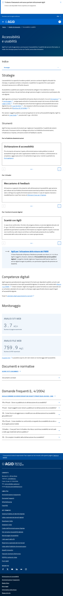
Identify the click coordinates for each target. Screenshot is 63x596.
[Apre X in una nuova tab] (8, 569)
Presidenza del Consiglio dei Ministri (11, 16)
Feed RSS (5, 505)
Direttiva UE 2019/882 (20, 108)
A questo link (6, 358)
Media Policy (5, 583)
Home (4, 27)
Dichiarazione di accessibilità (10, 577)
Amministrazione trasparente (11, 495)
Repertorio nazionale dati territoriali (13, 543)
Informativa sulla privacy (9, 590)
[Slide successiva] (59, 169)
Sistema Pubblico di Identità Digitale (13, 514)
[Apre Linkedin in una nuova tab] (17, 569)
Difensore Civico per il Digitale (36, 195)
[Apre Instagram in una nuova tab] (26, 569)
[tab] (32, 169)
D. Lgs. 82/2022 (16, 106)
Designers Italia (7, 525)
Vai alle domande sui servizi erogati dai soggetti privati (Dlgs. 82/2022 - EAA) (27, 396)
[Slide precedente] (3, 169)
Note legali (5, 586)
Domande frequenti (8, 498)
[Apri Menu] (3, 22)
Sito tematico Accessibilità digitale (12, 532)
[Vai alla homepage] (10, 22)
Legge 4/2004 (6, 103)
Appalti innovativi (7, 550)
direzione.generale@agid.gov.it (13, 487)
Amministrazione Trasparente (11, 580)
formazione (54, 99)
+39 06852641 (12, 479)
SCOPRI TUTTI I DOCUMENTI (10, 371)
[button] (61, 2)
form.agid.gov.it (8, 158)
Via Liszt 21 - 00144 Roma (9, 476)
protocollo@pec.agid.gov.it (12, 484)
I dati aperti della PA (8, 539)
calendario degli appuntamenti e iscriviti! (19, 296)
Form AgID (5, 561)
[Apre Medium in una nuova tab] (21, 569)
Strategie (7, 67)
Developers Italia (7, 521)
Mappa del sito (6, 593)
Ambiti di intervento (14, 27)
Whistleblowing (7, 502)
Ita (58, 16)
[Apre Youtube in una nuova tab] (12, 569)
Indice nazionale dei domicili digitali (13, 517)
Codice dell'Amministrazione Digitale (13, 528)
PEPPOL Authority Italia (9, 557)
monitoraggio (7, 101)
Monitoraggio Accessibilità (10, 535)
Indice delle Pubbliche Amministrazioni (14, 546)
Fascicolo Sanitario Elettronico (11, 554)
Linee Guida (12, 115)
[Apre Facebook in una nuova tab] (3, 569)
